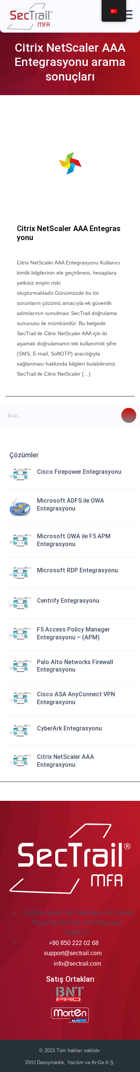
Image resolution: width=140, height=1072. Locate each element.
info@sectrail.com (77, 963)
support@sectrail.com (73, 953)
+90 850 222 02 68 (74, 943)
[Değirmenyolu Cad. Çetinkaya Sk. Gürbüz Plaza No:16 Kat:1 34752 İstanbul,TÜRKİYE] (22, 912)
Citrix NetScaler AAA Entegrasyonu (69, 233)
